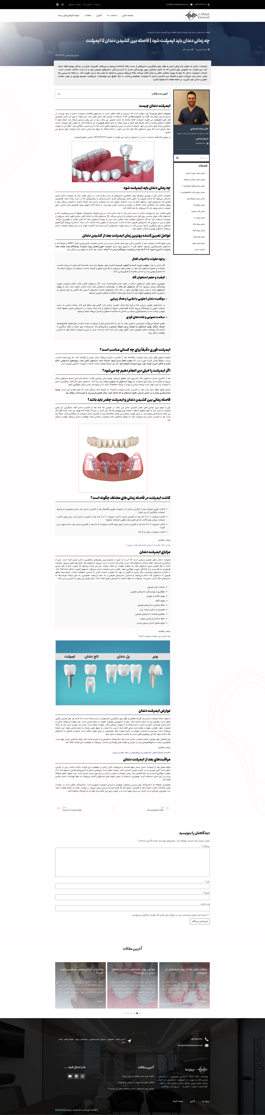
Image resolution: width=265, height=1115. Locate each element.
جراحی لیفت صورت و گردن (195, 173)
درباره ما (97, 4)
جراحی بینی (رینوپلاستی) (196, 199)
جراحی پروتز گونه (199, 230)
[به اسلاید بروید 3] (134, 1013)
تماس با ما (87, 4)
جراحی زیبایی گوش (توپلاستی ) (193, 186)
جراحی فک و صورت (198, 211)
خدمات (113, 15)
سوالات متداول (75, 4)
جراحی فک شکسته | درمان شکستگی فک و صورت (148, 545)
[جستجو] (177, 158)
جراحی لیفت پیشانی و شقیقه (194, 180)
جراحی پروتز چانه (199, 224)
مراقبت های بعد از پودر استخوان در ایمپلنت (136, 1082)
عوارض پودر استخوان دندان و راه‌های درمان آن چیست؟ (185, 971)
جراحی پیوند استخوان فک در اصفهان (81, 969)
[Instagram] (62, 4)
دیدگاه (206, 846)
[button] (59, 94)
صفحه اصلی (127, 15)
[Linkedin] (57, 4)
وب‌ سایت (205, 904)
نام (207, 882)
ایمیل (206, 893)
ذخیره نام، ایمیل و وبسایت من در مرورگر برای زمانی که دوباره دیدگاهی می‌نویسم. (169, 915)
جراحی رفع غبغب (199, 237)
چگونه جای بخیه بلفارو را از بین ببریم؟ (138, 1076)
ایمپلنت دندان (200, 249)
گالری (99, 15)
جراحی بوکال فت (199, 205)
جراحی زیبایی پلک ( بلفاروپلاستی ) (192, 192)
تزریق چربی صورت (198, 243)
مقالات (88, 15)
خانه (208, 32)
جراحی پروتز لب (199, 218)
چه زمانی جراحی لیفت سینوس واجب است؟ (133, 971)
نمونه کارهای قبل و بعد (68, 15)
